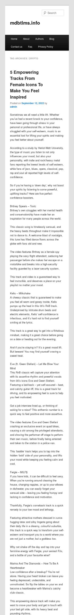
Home (14, 38)
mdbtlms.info (25, 22)
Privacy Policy (45, 46)
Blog (51, 38)
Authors (39, 38)
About (26, 38)
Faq (30, 46)
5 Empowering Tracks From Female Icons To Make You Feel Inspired (26, 84)
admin (13, 106)
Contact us (16, 46)
